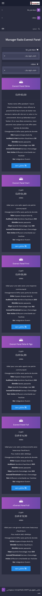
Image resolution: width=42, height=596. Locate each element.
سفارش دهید (20, 165)
